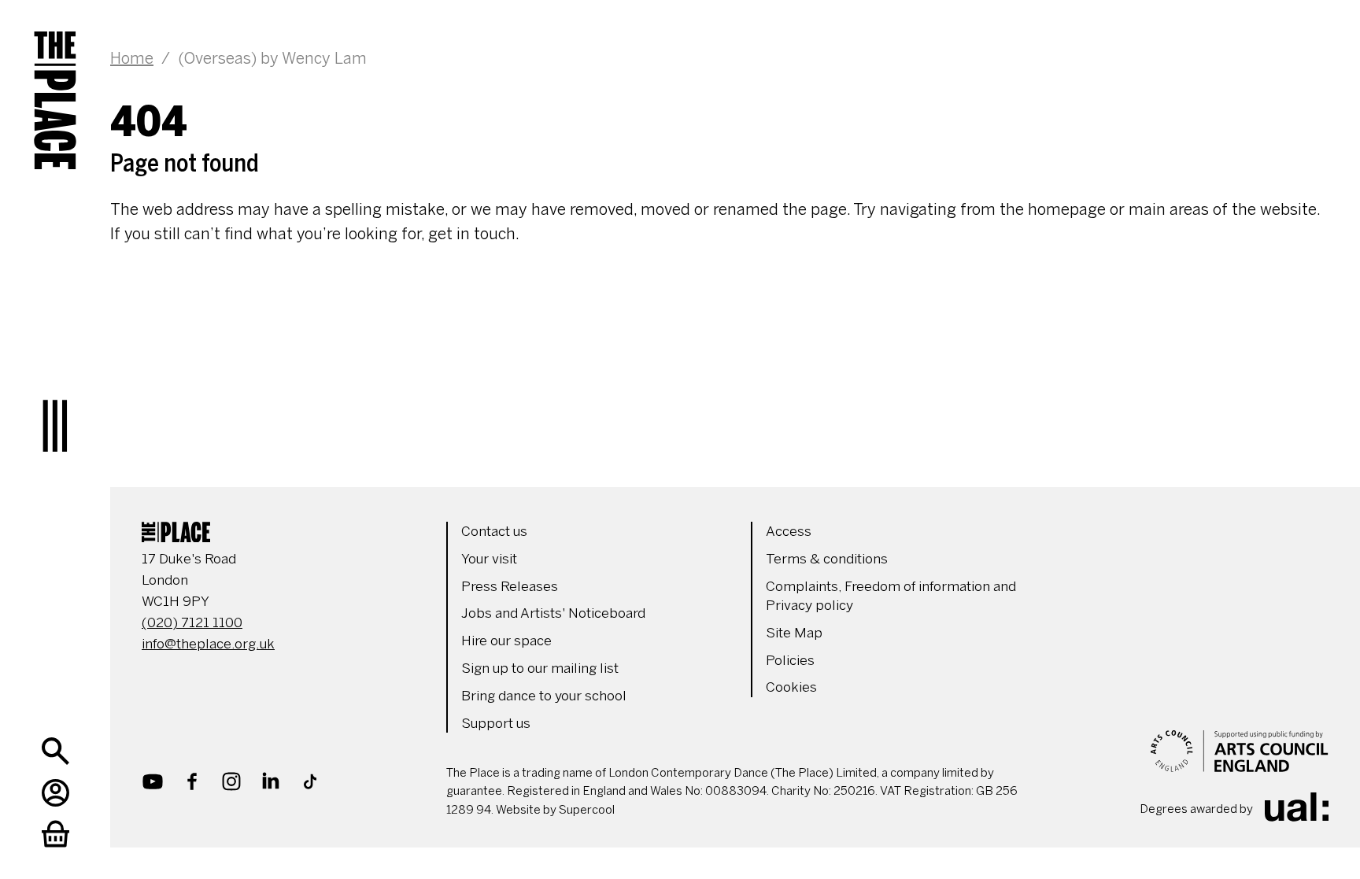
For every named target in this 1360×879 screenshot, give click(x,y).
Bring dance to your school (543, 696)
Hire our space (506, 640)
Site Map (794, 633)
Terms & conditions (827, 559)
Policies (790, 660)
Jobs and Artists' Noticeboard (553, 613)
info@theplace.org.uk (208, 644)
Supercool (587, 810)
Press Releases (509, 586)
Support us (495, 723)
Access (788, 531)
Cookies (791, 687)
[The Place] (55, 86)
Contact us (494, 531)
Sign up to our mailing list (540, 668)
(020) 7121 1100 (192, 622)
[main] (719, 123)
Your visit (489, 559)
